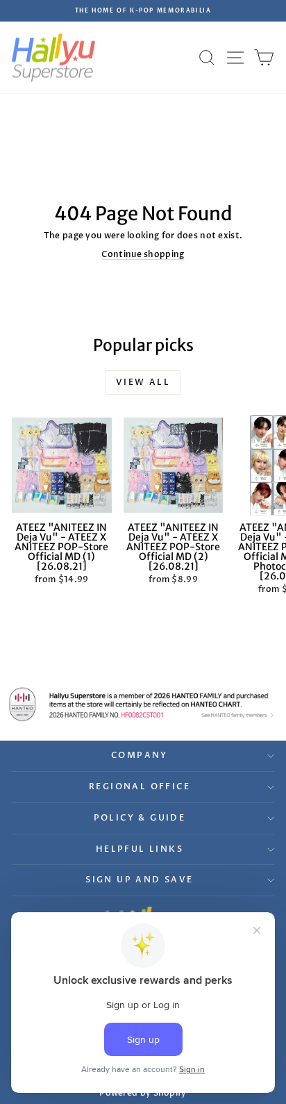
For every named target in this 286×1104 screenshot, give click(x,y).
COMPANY (139, 755)
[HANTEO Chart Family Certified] (143, 704)
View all (143, 382)
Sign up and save (139, 879)
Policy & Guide (140, 817)
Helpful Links (139, 849)
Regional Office (139, 786)
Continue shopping (142, 254)
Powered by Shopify (142, 1092)
